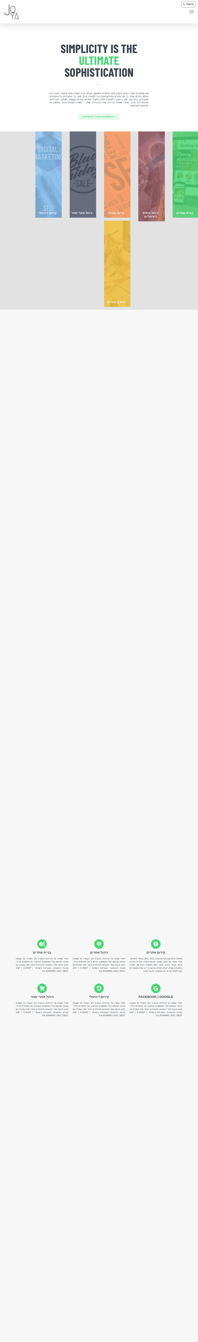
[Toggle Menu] (192, 11)
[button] (188, 4)
